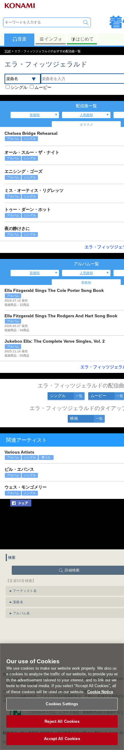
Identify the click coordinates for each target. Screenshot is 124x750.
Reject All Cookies (62, 721)
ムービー (43, 87)
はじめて (85, 38)
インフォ (53, 38)
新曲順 (35, 115)
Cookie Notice (100, 692)
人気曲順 (86, 115)
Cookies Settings (62, 704)
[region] (62, 696)
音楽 (21, 38)
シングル (19, 87)
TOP (8, 51)
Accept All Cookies (62, 738)
